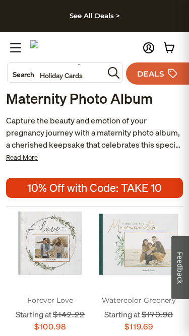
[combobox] (56, 72)
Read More (22, 157)
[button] (148, 47)
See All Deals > (95, 16)
